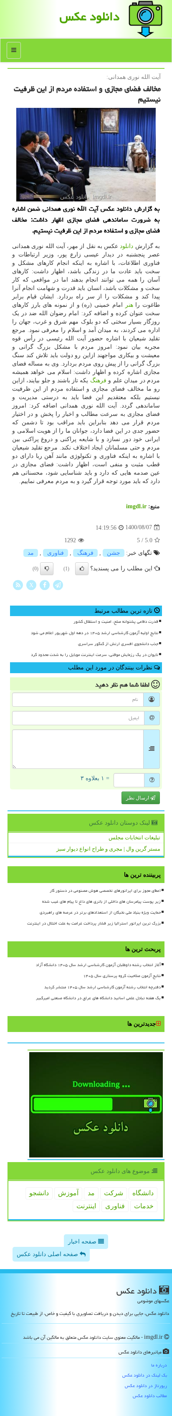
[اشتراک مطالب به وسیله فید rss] (18, 584)
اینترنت (86, 1206)
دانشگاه (143, 1193)
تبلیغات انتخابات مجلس (134, 837)
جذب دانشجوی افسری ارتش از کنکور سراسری (118, 644)
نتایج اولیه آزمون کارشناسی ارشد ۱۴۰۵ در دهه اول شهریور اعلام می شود (94, 633)
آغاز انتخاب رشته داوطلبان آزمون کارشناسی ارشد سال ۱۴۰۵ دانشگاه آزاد (98, 965)
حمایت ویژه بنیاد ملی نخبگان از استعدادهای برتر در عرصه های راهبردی (100, 912)
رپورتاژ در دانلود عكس (146, 1385)
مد (31, 553)
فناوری (55, 553)
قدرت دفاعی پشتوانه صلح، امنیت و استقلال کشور (115, 621)
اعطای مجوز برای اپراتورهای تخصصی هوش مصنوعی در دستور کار (105, 890)
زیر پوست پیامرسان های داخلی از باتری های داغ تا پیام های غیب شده (101, 901)
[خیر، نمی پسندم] (46, 568)
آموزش (68, 1193)
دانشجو (39, 1193)
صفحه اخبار (83, 1241)
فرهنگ (98, 380)
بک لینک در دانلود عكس (144, 1375)
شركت (113, 1193)
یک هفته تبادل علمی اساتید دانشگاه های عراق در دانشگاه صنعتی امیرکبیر (98, 998)
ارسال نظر (138, 798)
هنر (129, 305)
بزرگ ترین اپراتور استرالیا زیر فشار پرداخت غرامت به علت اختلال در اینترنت (94, 923)
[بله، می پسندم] (82, 568)
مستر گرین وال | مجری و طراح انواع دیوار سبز (108, 849)
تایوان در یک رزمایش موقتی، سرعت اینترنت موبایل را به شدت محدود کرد (94, 655)
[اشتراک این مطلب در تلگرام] (58, 584)
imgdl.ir (136, 506)
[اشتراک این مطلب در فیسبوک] (45, 584)
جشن (113, 553)
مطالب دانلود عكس (150, 1395)
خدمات (144, 1206)
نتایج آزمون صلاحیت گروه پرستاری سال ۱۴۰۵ (122, 976)
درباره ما (159, 1365)
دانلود (126, 246)
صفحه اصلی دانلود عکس (48, 1254)
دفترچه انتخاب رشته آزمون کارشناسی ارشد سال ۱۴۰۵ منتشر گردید (102, 987)
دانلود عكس (89, 16)
